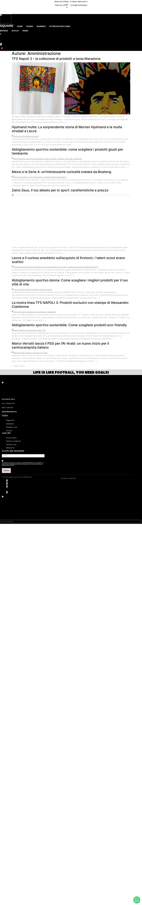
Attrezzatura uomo (59, 26)
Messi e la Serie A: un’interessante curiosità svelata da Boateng (61, 172)
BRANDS (4, 31)
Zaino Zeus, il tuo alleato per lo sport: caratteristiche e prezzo (60, 190)
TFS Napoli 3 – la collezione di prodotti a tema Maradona (56, 59)
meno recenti (18, 366)
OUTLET (15, 31)
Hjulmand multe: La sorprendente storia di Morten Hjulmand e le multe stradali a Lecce (67, 129)
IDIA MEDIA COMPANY (68, 478)
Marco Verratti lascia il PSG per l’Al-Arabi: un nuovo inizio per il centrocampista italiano (60, 345)
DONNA (29, 26)
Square (6, 25)
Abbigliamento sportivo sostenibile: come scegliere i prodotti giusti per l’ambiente (67, 151)
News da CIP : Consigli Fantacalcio (71, 5)
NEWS (25, 31)
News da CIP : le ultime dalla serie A (71, 2)
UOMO (20, 26)
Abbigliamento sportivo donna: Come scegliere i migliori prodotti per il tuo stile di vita (70, 282)
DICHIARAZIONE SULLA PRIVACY (33, 463)
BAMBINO (41, 26)
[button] (71, 8)
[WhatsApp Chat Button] (137, 900)
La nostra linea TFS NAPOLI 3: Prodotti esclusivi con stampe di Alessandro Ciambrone (70, 305)
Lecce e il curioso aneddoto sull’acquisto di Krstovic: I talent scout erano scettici (68, 260)
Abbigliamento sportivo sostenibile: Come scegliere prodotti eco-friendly (69, 325)
